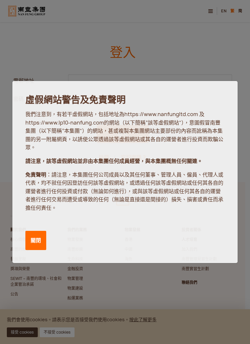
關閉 (36, 240)
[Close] (224, 92)
